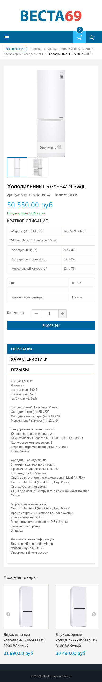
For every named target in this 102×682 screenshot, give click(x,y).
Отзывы (20, 370)
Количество (15, 312)
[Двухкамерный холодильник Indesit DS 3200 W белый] (26, 606)
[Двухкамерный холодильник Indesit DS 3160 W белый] (78, 606)
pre (8, 614)
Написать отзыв (66, 195)
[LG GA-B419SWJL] (17, 167)
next (93, 614)
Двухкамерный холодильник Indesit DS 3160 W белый (76, 640)
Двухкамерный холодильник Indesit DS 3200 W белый (24, 640)
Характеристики (29, 359)
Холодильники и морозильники (69, 48)
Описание (22, 349)
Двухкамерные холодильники (23, 54)
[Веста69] (51, 16)
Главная (36, 48)
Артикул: (13, 195)
